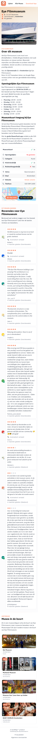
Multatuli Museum (9, 673)
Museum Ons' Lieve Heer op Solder (15, 695)
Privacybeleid (19, 735)
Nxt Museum (7, 650)
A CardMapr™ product (17, 730)
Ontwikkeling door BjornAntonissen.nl (19, 731)
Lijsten (10, 3)
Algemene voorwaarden (19, 737)
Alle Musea (19, 3)
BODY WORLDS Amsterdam (12, 718)
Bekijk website (30, 180)
